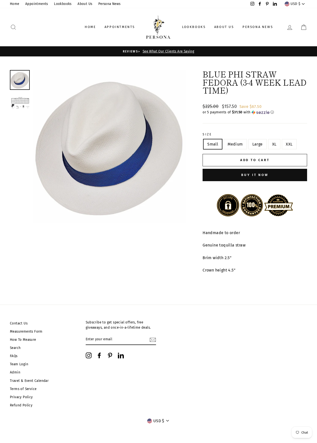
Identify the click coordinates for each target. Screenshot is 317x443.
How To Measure (23, 340)
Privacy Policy (21, 397)
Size (207, 134)
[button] (255, 112)
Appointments (36, 4)
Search (15, 348)
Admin (15, 372)
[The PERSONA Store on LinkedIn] (121, 355)
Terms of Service (23, 389)
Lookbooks (63, 4)
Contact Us (18, 323)
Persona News (109, 4)
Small (212, 144)
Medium (235, 144)
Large (257, 144)
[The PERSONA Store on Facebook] (99, 355)
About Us (85, 4)
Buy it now (254, 175)
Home (14, 4)
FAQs (14, 356)
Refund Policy (21, 405)
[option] (158, 51)
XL (274, 144)
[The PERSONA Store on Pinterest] (110, 355)
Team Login (19, 364)
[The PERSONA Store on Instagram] (89, 355)
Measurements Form (26, 331)
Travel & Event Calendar (29, 381)
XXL (289, 144)
